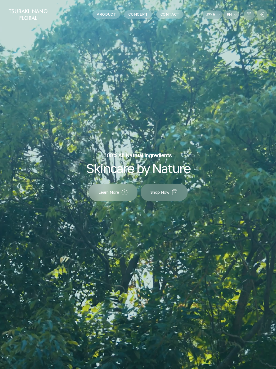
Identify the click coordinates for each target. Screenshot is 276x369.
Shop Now (159, 192)
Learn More (108, 192)
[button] (249, 14)
